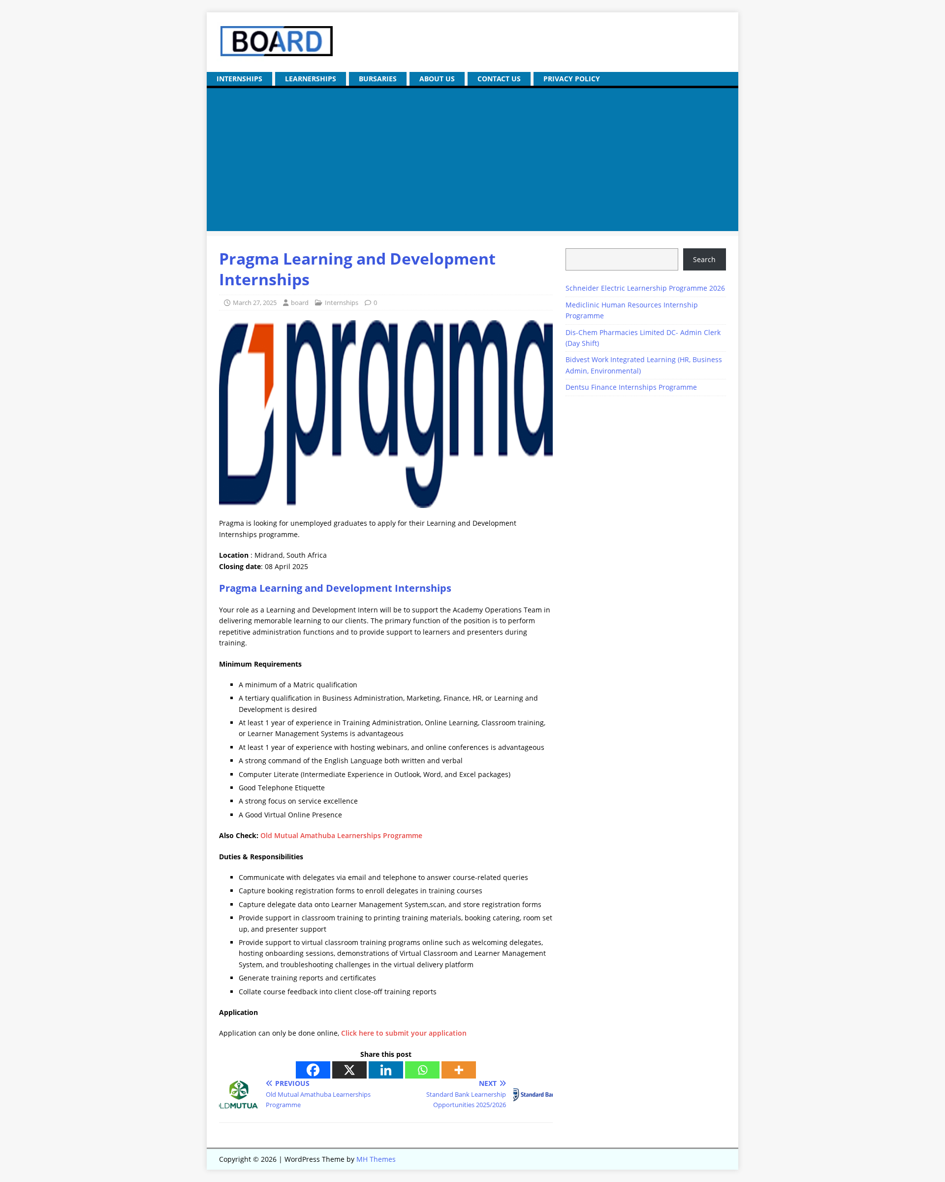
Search (704, 259)
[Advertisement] (472, 162)
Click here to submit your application (404, 1033)
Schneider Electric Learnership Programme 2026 (645, 288)
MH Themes (376, 1159)
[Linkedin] (386, 1070)
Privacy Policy (571, 78)
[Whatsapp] (422, 1070)
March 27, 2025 (255, 302)
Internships (239, 78)
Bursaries (378, 78)
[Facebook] (313, 1070)
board (300, 302)
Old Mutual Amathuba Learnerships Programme (341, 835)
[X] (349, 1070)
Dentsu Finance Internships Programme (631, 387)
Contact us (499, 78)
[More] (458, 1070)
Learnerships (310, 78)
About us (437, 78)
